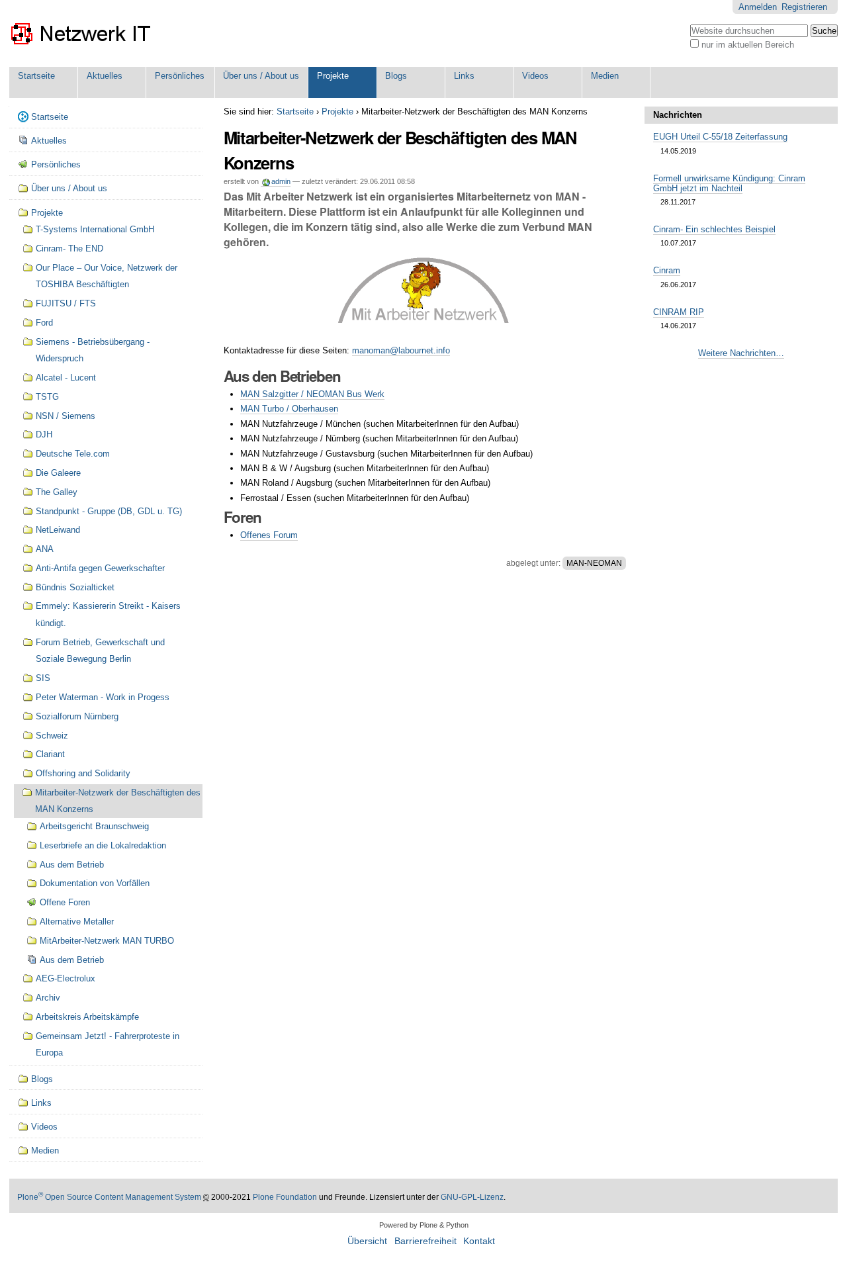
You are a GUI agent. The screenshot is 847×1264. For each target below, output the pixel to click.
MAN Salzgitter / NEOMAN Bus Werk (312, 394)
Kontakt (479, 1241)
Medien (605, 76)
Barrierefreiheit (425, 1241)
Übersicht (367, 1241)
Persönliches (179, 76)
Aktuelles (104, 76)
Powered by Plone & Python (423, 1225)
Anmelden (757, 7)
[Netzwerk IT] (81, 33)
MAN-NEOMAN (594, 563)
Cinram (666, 270)
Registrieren (804, 7)
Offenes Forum (269, 535)
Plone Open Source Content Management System (109, 1197)
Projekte (333, 76)
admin (280, 181)
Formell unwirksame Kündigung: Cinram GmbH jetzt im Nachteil (729, 183)
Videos (535, 76)
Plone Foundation (285, 1197)
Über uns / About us (261, 76)
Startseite (36, 76)
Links (464, 76)
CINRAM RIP (678, 312)
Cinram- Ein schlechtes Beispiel (714, 229)
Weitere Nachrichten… (741, 353)
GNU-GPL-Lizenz (472, 1197)
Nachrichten (677, 115)
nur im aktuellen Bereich (747, 45)
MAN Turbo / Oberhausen (289, 409)
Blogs (396, 76)
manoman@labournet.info (401, 350)
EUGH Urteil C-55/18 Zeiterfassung (720, 137)
